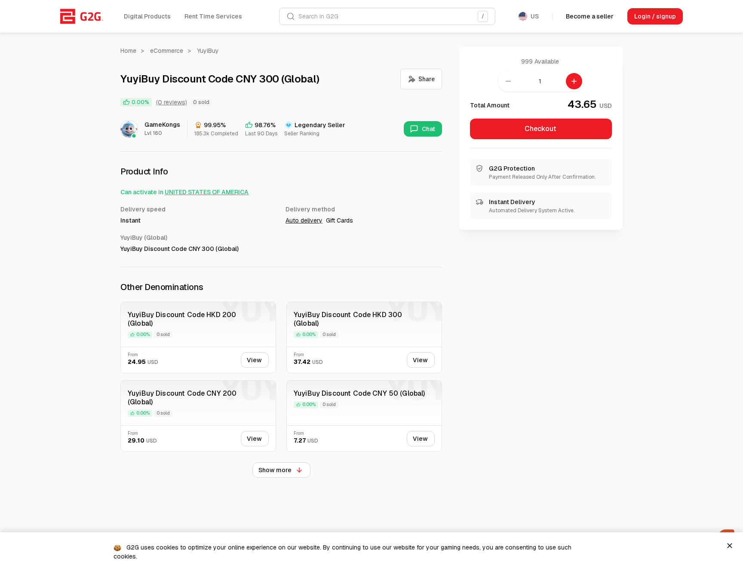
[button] (147, 16)
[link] (81, 16)
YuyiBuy (208, 51)
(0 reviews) (171, 102)
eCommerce (166, 51)
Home (128, 51)
